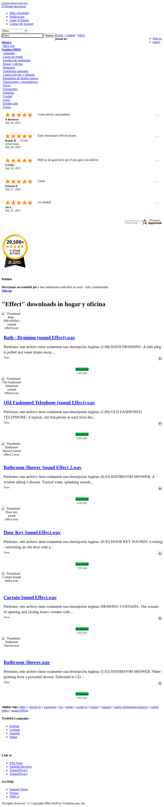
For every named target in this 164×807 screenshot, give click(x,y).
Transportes (10, 89)
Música (6, 42)
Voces (6, 85)
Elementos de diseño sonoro (20, 78)
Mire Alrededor (19, 13)
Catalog (70, 35)
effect (81, 35)
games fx (82, 707)
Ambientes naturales (15, 71)
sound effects (19, 710)
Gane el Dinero (19, 20)
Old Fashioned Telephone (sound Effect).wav (49, 402)
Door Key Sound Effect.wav (32, 532)
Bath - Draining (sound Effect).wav (39, 337)
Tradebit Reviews (21, 766)
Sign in (157, 38)
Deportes (8, 92)
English (14, 726)
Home (59, 35)
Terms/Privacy (19, 770)
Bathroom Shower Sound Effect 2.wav (43, 467)
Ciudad (7, 96)
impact (94, 707)
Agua (6, 100)
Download (82, 369)
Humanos (9, 67)
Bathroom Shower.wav (27, 662)
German (15, 729)
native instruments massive (131, 707)
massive (107, 707)
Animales (9, 53)
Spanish (15, 733)
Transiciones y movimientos (20, 82)
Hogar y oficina (13, 64)
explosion (50, 707)
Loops (7, 107)
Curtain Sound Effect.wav (30, 597)
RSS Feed (16, 763)
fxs (61, 707)
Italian (13, 737)
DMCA (14, 796)
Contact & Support (21, 24)
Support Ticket (19, 789)
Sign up (7, 290)
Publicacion (17, 16)
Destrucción (10, 103)
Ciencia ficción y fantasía (19, 74)
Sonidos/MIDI (11, 49)
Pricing (14, 793)
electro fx (35, 707)
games (69, 707)
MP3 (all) (9, 46)
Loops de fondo (13, 56)
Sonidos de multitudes (17, 60)
